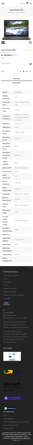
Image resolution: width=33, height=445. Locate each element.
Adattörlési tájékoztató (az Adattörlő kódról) (16, 422)
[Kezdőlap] (2, 3)
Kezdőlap (11, 13)
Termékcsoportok (8, 428)
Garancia (5, 285)
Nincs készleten (5, 63)
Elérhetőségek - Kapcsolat (11, 275)
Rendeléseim (7, 282)
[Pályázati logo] (12, 358)
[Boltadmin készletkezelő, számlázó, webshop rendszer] (12, 400)
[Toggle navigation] (31, 3)
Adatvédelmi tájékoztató (10, 425)
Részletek (16, 79)
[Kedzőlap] (16, 303)
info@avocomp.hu (10, 315)
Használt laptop (20, 13)
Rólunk (5, 279)
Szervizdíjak (6, 298)
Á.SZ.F (5, 415)
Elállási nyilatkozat (8, 418)
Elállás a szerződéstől (9, 292)
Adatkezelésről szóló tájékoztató (20, 438)
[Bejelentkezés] (24, 3)
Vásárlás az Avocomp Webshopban (13, 295)
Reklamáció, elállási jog (10, 288)
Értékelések (16, 83)
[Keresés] (21, 3)
